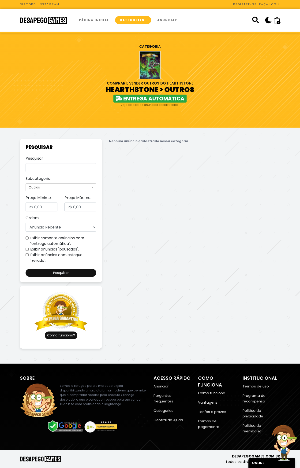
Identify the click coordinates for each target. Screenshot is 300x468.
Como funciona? (61, 335)
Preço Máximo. (77, 197)
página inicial (94, 20)
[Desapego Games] (46, 20)
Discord (28, 4)
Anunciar (167, 20)
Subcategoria (38, 178)
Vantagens (208, 402)
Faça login (269, 4)
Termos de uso (256, 386)
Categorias (132, 20)
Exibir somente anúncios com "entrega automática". (57, 240)
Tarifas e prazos (212, 411)
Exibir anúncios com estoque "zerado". (56, 257)
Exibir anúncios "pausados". (54, 249)
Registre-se (244, 4)
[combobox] (61, 187)
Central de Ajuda (168, 419)
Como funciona (211, 393)
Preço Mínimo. (39, 197)
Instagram (49, 4)
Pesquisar (34, 158)
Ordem (32, 218)
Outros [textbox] (34, 187)
